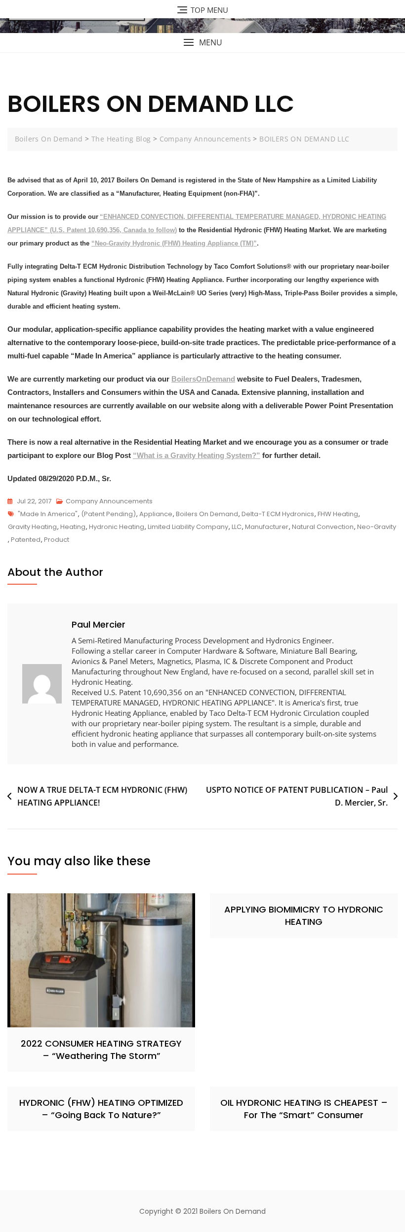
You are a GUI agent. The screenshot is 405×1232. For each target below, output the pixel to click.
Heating (72, 526)
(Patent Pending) (108, 514)
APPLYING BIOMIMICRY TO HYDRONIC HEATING (303, 915)
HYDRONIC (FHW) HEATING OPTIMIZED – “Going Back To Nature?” (101, 1108)
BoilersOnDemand (203, 379)
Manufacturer (266, 526)
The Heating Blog (121, 138)
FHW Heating (338, 514)
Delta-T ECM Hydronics (278, 514)
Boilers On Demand (49, 138)
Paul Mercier (98, 624)
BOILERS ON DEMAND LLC (304, 138)
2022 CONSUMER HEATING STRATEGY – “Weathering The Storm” (101, 1049)
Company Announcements (205, 138)
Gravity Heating (32, 526)
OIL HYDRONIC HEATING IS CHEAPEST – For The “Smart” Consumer (304, 1108)
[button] (202, 42)
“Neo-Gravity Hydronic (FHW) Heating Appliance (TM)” (174, 243)
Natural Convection (323, 526)
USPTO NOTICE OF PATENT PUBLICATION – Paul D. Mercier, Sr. (297, 796)
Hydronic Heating (116, 526)
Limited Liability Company (188, 526)
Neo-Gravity (376, 526)
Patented (25, 539)
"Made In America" (48, 514)
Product (56, 539)
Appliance (155, 514)
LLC (237, 526)
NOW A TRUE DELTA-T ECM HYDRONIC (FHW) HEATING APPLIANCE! (102, 796)
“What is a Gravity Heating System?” (196, 455)
